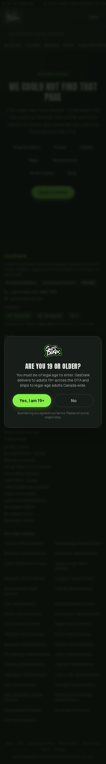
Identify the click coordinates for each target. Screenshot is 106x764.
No (74, 400)
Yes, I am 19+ (32, 400)
